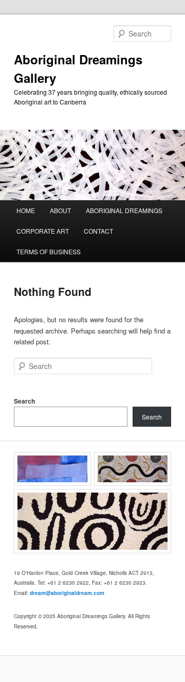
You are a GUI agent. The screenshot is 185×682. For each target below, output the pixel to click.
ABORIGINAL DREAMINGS (124, 210)
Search (24, 401)
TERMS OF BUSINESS (48, 251)
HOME (25, 210)
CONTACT (98, 230)
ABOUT (60, 210)
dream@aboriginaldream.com (67, 593)
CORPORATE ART (42, 230)
